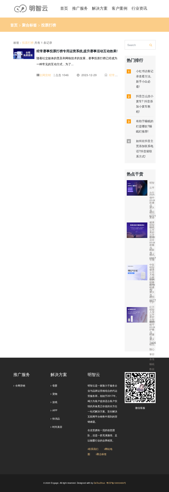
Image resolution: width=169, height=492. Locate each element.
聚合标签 (29, 25)
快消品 (56, 418)
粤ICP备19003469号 (116, 482)
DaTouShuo (99, 482)
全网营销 (45, 75)
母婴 (54, 385)
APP (54, 410)
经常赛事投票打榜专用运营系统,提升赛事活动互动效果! (76, 50)
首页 (14, 25)
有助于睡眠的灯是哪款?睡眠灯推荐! (144, 126)
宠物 (54, 393)
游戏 (54, 402)
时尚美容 (57, 426)
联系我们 (93, 449)
